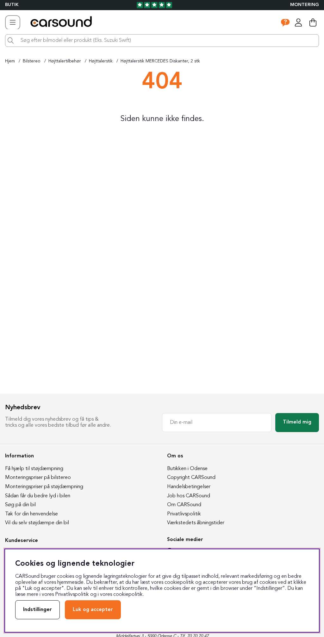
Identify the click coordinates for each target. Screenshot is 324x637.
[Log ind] (298, 22)
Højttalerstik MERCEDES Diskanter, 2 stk (160, 61)
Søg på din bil (20, 504)
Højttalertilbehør (64, 61)
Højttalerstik (101, 61)
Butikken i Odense (187, 468)
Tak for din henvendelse (31, 514)
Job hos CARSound (188, 496)
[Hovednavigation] (12, 22)
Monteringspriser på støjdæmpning (44, 486)
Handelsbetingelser (188, 486)
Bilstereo (31, 61)
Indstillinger (37, 609)
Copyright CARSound (191, 477)
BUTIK (12, 5)
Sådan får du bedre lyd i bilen (37, 496)
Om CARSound (184, 504)
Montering (304, 5)
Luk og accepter (93, 609)
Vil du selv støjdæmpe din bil (37, 523)
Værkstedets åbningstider (195, 523)
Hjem (10, 61)
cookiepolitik (128, 594)
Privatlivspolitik (184, 514)
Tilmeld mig (297, 422)
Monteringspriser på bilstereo (38, 477)
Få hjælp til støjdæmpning (34, 468)
